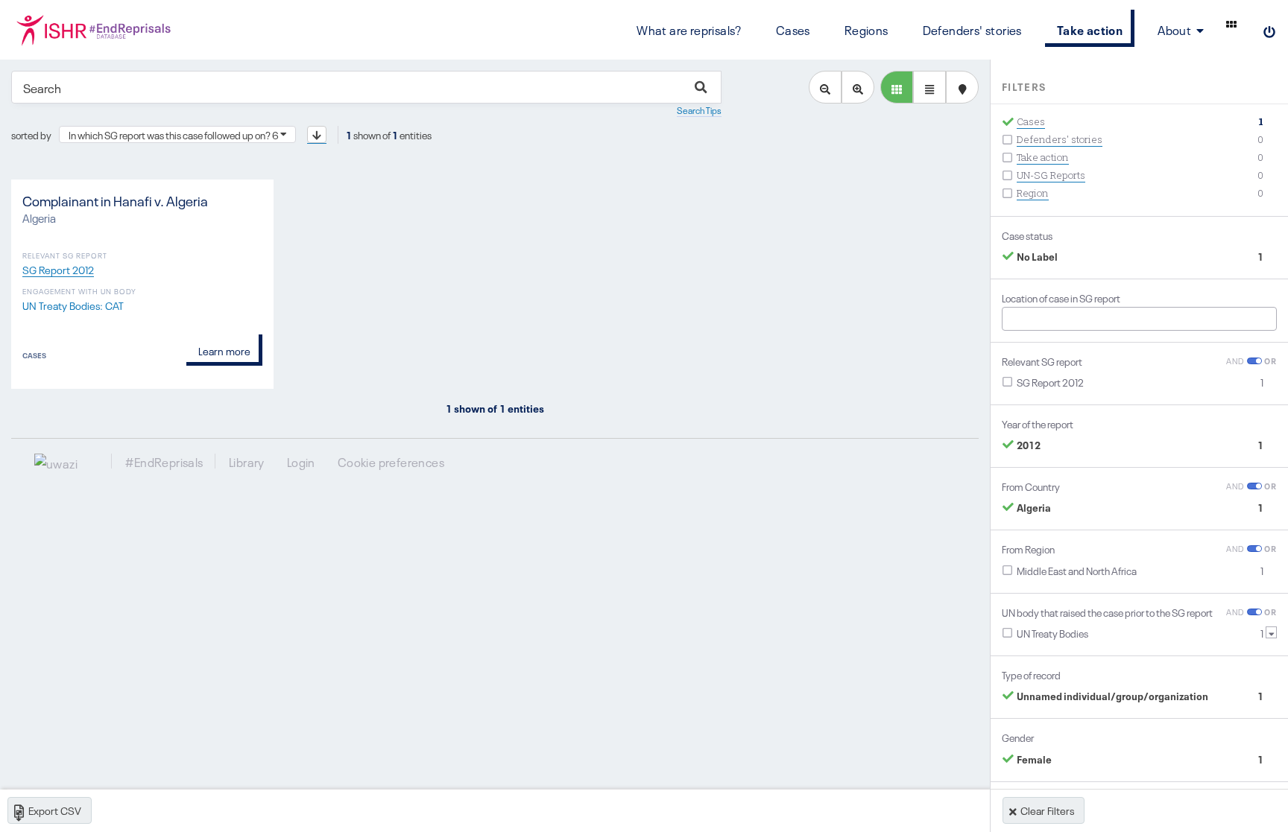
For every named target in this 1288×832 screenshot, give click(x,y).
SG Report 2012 (58, 268)
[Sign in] (1269, 29)
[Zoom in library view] (858, 87)
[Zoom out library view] (825, 87)
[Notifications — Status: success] (1231, 23)
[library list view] (896, 87)
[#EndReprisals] (96, 29)
